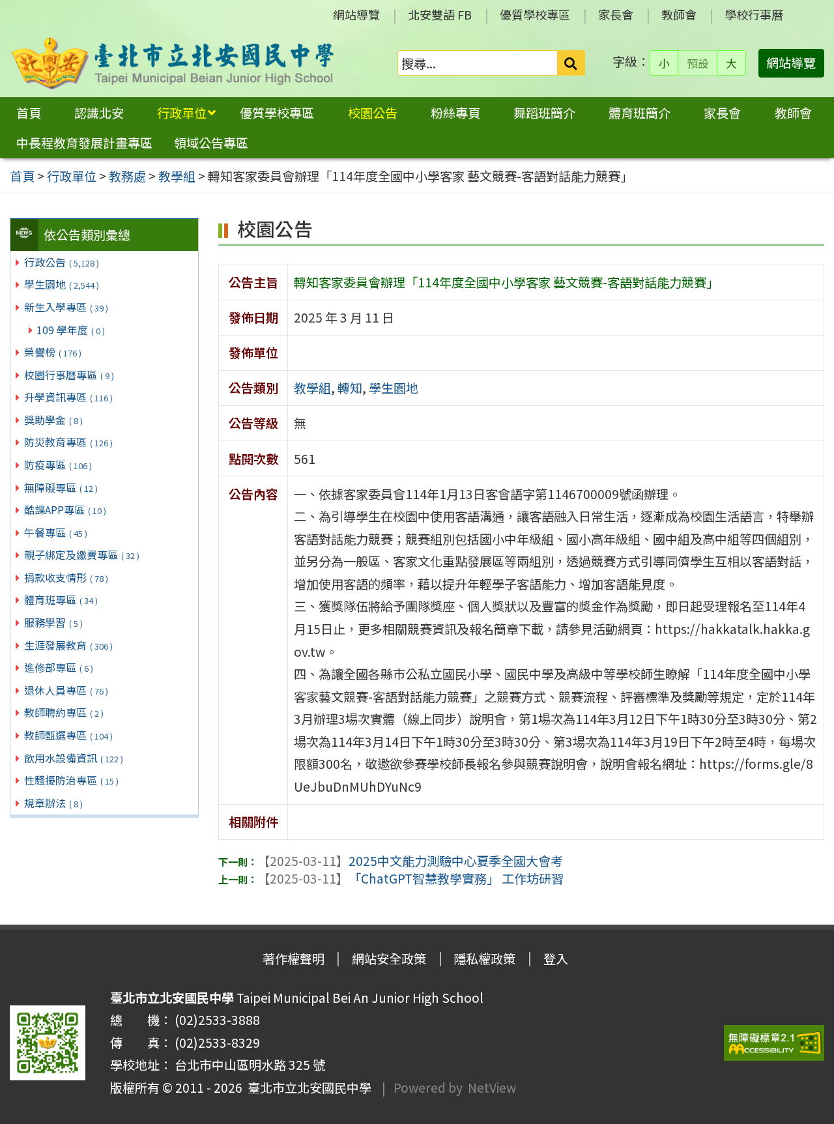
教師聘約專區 (64, 712)
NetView (492, 1087)
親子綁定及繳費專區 (81, 554)
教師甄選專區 (68, 735)
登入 (555, 958)
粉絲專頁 (455, 113)
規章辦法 (53, 803)
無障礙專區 (61, 487)
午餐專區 (55, 532)
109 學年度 (70, 330)
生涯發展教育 (68, 645)
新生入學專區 (66, 307)
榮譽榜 (52, 352)
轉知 (350, 388)
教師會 (679, 14)
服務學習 (53, 622)
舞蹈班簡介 (544, 113)
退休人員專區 (66, 690)
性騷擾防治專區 (71, 780)
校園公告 (372, 113)
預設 (698, 63)
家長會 (615, 14)
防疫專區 (58, 464)
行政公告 (61, 262)
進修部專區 (58, 667)
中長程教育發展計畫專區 (84, 143)
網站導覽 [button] (791, 62)
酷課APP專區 (65, 509)
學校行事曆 (754, 14)
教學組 (312, 388)
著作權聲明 (293, 958)
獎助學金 (53, 419)
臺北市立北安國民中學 (306, 1087)
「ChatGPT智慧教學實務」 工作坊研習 (410, 878)
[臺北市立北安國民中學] (173, 63)
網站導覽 (356, 14)
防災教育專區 (68, 442)
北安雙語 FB (440, 14)
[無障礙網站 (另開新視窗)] (774, 1043)
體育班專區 (61, 599)
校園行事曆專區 (69, 374)
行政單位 (182, 113)
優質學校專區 (535, 14)
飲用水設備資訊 (73, 758)
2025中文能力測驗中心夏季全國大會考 (410, 861)
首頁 (28, 113)
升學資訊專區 (68, 397)
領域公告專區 (211, 143)
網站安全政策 (389, 958)
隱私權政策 (484, 958)
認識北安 (99, 113)
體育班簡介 (639, 113)
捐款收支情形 (66, 577)
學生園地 (61, 284)
